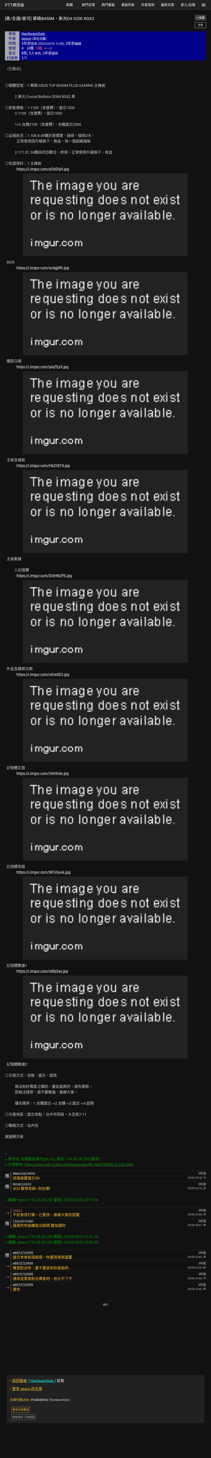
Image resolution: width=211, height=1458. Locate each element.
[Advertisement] (105, 1336)
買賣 (37, 1381)
